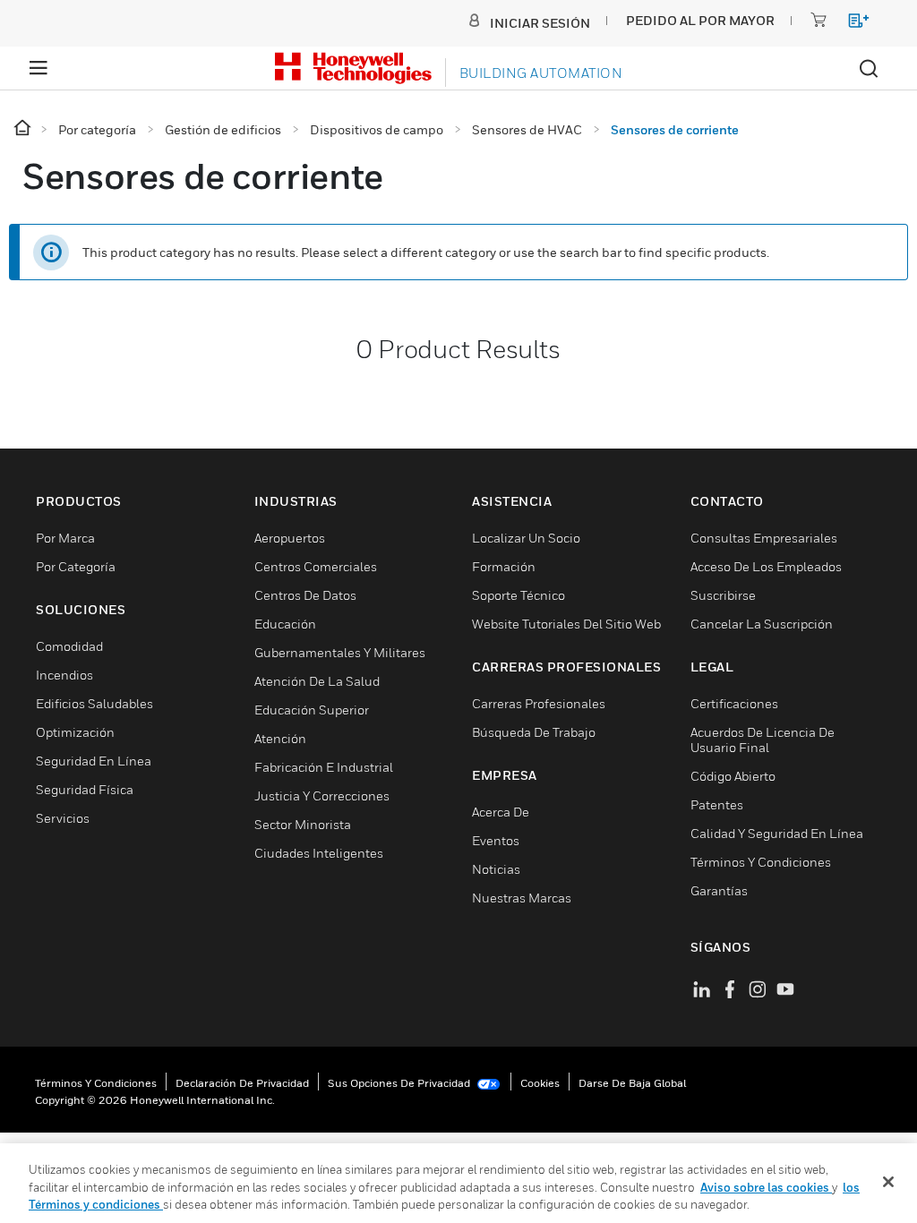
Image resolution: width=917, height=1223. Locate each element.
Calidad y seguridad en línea (776, 833)
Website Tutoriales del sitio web (566, 623)
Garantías (719, 890)
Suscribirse (723, 595)
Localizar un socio (526, 537)
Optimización (75, 732)
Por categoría (76, 566)
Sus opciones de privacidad (400, 1083)
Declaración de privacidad (242, 1083)
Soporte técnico (518, 595)
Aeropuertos (289, 537)
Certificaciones (734, 703)
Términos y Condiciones (760, 861)
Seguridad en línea (93, 760)
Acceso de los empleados (766, 566)
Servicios (63, 817)
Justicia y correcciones (322, 795)
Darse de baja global (632, 1083)
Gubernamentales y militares (339, 652)
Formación (504, 566)
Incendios (64, 674)
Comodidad (69, 646)
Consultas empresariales (763, 537)
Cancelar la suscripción (761, 623)
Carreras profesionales (538, 703)
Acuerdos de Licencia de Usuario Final (762, 739)
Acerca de (500, 811)
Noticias (496, 869)
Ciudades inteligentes (318, 852)
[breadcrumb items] (23, 128)
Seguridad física (84, 789)
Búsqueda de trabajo (534, 732)
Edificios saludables (94, 703)
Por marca (65, 537)
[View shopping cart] (850, 24)
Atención (280, 738)
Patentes (716, 804)
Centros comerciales (315, 566)
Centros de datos (305, 595)
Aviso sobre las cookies (766, 1187)
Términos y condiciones (96, 1083)
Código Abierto (733, 775)
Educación (285, 623)
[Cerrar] (888, 1182)
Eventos (495, 840)
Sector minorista (302, 824)
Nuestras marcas (521, 897)
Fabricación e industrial (323, 766)
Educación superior (311, 709)
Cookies (540, 1083)
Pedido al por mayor (700, 20)
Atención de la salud (317, 680)
